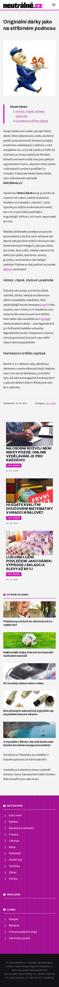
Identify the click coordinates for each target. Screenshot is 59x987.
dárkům (7, 269)
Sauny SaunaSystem (26, 774)
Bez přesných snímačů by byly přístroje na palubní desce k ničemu (28, 712)
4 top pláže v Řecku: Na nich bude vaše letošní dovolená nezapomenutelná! (28, 743)
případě (45, 319)
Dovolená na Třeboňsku (17, 755)
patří (45, 305)
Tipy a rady (51, 403)
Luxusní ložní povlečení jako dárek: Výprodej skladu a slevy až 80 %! (29, 563)
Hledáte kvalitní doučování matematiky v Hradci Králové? (29, 508)
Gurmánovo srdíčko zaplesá (32, 121)
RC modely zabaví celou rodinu (23, 683)
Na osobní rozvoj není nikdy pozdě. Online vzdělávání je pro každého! (28, 454)
